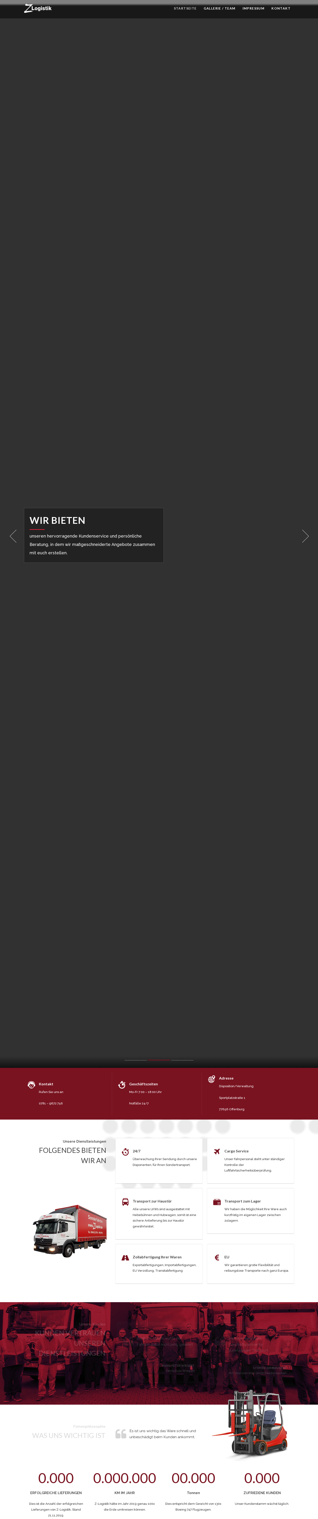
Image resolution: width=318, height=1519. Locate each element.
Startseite (185, 8)
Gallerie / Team (220, 8)
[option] (159, 536)
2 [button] (159, 1061)
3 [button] (182, 1061)
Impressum (254, 8)
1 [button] (136, 1061)
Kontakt (281, 8)
